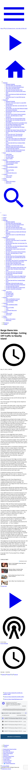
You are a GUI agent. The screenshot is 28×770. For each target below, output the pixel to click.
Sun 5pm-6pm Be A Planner (12, 148)
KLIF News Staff (9, 155)
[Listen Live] (14, 599)
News (4, 153)
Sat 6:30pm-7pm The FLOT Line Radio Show (16, 123)
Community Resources (11, 173)
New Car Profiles (10, 170)
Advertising (8, 183)
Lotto (7, 171)
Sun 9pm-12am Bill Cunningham (13, 151)
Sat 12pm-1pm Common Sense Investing (16, 114)
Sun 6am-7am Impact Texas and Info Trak (16, 130)
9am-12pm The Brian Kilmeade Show (15, 87)
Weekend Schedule (10, 101)
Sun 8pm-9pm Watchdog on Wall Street (15, 150)
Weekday (5, 82)
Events (4, 178)
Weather (5, 160)
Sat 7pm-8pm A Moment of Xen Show (15, 124)
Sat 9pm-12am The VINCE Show (13, 125)
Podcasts (5, 165)
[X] (5, 324)
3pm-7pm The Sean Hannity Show (14, 90)
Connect (5, 180)
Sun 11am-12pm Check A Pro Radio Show (16, 138)
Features (5, 168)
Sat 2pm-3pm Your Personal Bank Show (15, 118)
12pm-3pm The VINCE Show (12, 88)
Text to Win (8, 177)
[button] (14, 565)
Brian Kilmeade (4, 643)
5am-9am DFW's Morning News (13, 85)
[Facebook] (6, 323)
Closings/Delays (10, 164)
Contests (5, 174)
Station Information (10, 181)
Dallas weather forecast (14, 690)
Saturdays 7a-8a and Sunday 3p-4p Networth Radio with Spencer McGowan (15, 146)
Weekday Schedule (10, 84)
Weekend (5, 100)
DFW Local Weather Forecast (13, 161)
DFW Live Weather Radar (12, 163)
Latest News (9, 154)
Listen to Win (9, 175)
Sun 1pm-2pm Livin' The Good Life (14, 134)
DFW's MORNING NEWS (11, 167)
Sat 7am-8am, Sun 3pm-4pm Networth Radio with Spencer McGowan (16, 109)
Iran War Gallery (10, 157)
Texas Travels (9, 158)
